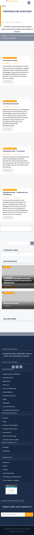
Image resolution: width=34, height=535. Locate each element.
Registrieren (6, 451)
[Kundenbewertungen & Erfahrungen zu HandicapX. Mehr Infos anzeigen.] (11, 494)
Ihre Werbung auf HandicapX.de (12, 477)
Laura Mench (7, 63)
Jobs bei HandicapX (8, 473)
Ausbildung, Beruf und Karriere (11, 374)
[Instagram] (17, 366)
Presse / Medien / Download (11, 480)
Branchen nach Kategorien (10, 425)
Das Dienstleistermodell (10, 104)
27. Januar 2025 (16, 106)
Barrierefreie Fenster (11, 303)
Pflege (4, 399)
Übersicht (5, 418)
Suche (4, 421)
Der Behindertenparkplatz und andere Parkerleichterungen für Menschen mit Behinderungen (17, 280)
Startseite (4, 35)
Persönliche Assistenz (10, 60)
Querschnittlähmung (9, 406)
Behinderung (6, 381)
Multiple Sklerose (8, 392)
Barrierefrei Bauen (8, 293)
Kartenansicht (7, 432)
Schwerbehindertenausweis (11, 410)
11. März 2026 (16, 63)
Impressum (6, 462)
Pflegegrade (6, 403)
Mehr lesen (7, 81)
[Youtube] (20, 366)
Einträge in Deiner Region (10, 429)
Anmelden (6, 447)
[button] (29, 2)
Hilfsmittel (6, 267)
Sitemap (5, 469)
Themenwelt (13, 35)
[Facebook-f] (13, 366)
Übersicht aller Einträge (9, 436)
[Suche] (32, 243)
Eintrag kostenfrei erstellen (11, 439)
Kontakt (5, 466)
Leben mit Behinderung (25, 35)
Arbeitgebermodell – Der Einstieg (14, 151)
